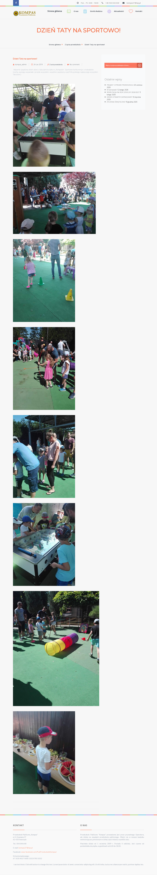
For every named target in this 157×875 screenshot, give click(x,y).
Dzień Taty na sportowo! (95, 44)
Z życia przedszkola (73, 44)
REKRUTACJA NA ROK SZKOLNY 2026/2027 (123, 92)
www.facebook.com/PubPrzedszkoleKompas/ (39, 852)
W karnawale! (112, 90)
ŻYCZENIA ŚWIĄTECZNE (116, 102)
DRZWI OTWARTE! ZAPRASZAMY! (119, 97)
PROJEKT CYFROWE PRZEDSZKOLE (120, 85)
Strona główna (54, 11)
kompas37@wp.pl (134, 3)
